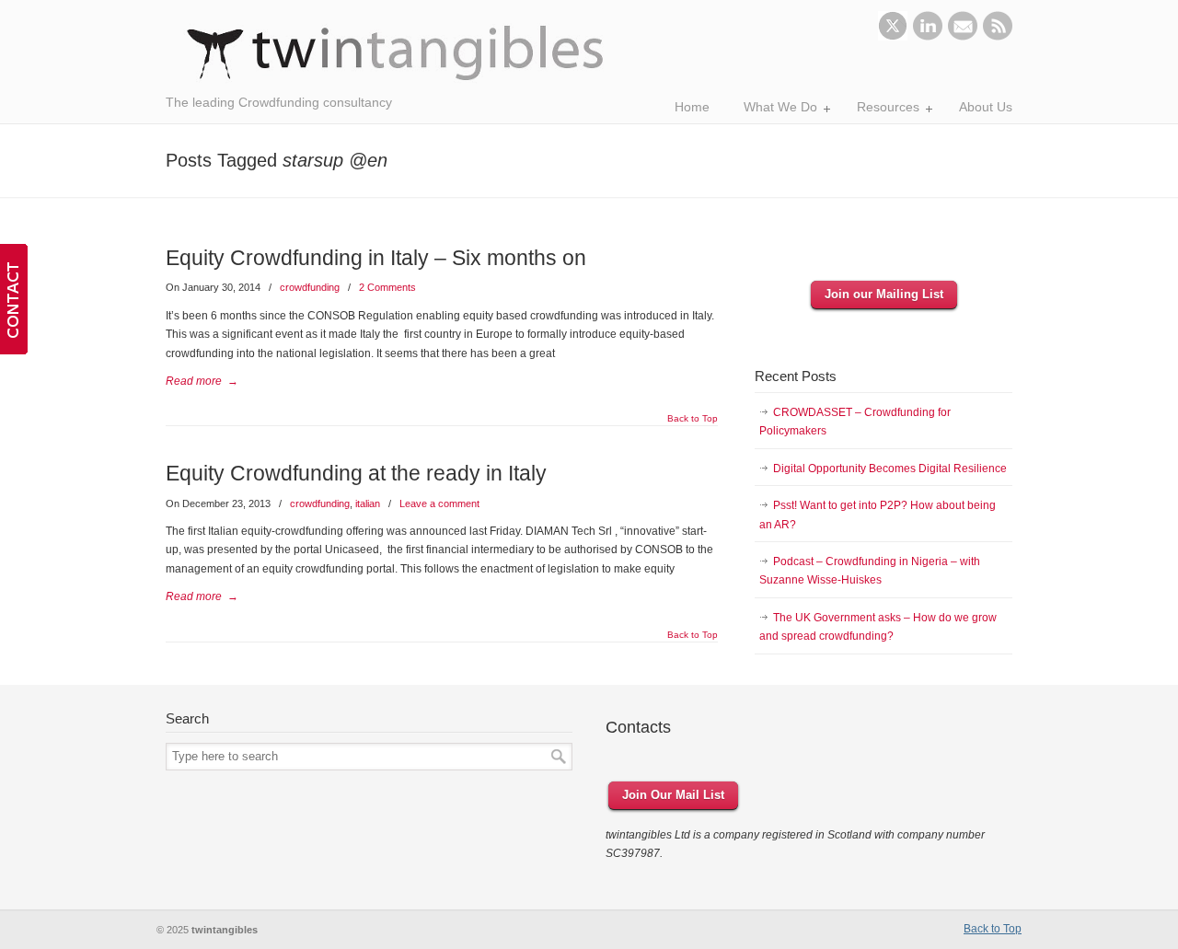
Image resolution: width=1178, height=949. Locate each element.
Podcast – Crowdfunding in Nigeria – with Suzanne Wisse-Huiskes (869, 570)
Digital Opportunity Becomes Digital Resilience (890, 468)
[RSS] (997, 36)
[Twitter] (892, 36)
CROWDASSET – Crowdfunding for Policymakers (855, 421)
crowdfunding (310, 287)
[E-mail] (962, 36)
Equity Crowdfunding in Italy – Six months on (376, 258)
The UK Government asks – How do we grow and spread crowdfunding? (878, 626)
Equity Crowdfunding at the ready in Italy (356, 473)
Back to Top (692, 418)
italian (367, 503)
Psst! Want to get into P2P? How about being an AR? (877, 514)
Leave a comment (439, 503)
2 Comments (387, 287)
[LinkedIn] (927, 36)
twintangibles (396, 53)
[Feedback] (14, 299)
